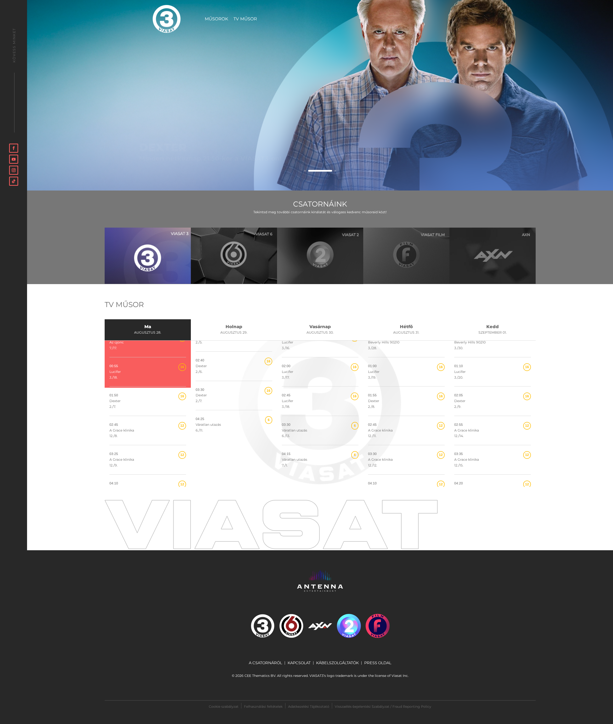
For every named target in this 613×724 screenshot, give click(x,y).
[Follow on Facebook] (13, 148)
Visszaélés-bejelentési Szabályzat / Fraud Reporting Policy (383, 706)
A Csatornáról (265, 663)
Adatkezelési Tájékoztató (308, 706)
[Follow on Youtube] (13, 159)
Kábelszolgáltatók (337, 663)
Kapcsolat (299, 663)
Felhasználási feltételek (263, 706)
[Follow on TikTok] (13, 181)
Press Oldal (377, 663)
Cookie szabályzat (223, 706)
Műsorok (216, 19)
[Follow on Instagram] (13, 170)
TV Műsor (245, 19)
